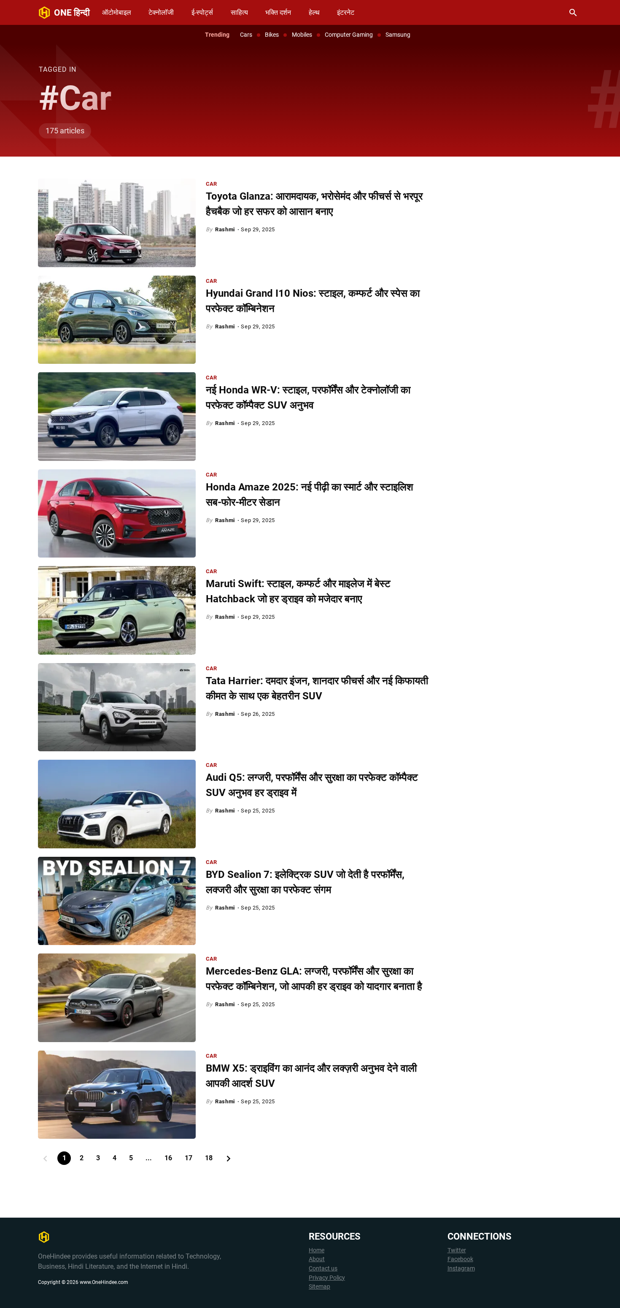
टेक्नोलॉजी (161, 12)
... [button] (149, 1158)
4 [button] (114, 1158)
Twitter (456, 1250)
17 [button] (188, 1158)
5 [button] (131, 1158)
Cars (246, 34)
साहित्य (239, 12)
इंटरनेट (345, 12)
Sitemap (319, 1286)
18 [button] (209, 1158)
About (317, 1259)
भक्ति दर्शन (278, 12)
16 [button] (168, 1158)
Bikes (272, 34)
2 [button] (82, 1158)
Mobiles (302, 34)
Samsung (397, 34)
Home (316, 1250)
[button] (45, 1158)
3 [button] (98, 1158)
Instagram (461, 1268)
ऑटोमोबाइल (116, 12)
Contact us (323, 1268)
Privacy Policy (327, 1277)
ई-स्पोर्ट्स (202, 12)
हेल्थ (314, 12)
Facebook (460, 1259)
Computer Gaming (349, 34)
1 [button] (64, 1158)
